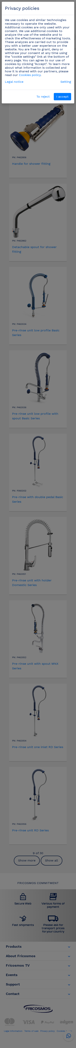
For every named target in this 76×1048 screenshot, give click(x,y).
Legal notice (14, 82)
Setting (65, 82)
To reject (43, 96)
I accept (62, 96)
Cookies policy (30, 75)
